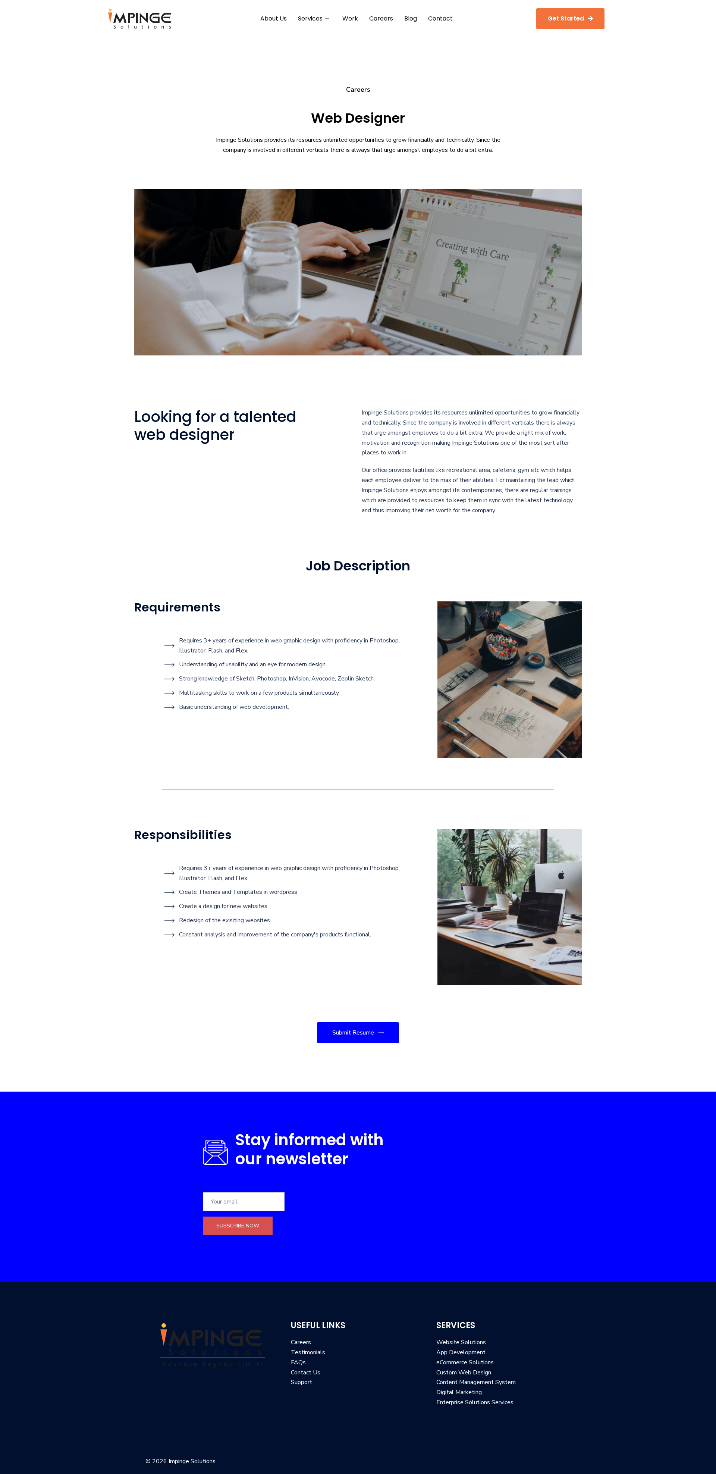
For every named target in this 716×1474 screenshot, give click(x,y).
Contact (440, 18)
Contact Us (305, 1372)
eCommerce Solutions (465, 1362)
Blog (410, 18)
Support (301, 1382)
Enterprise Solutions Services (475, 1402)
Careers (381, 18)
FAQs (298, 1362)
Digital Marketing (459, 1392)
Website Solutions (461, 1342)
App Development (461, 1352)
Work (350, 18)
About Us (273, 18)
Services (310, 18)
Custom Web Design (463, 1372)
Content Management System (476, 1382)
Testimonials (308, 1352)
